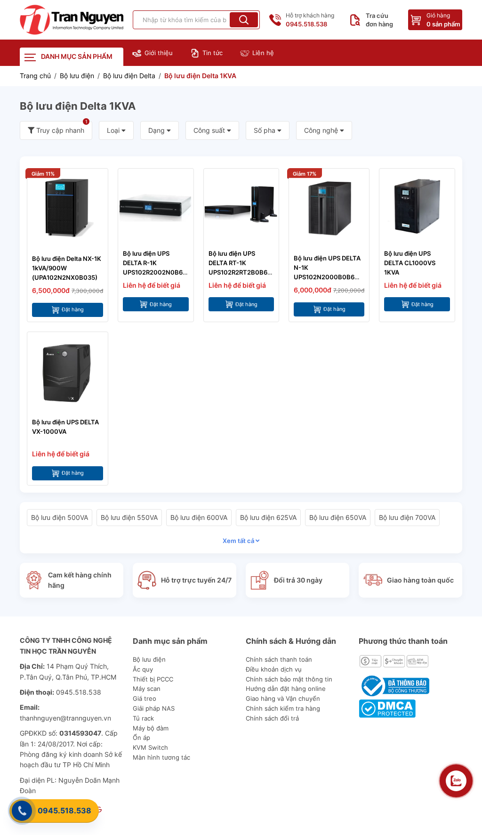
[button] (244, 19)
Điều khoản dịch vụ (274, 669)
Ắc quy (143, 669)
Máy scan (147, 688)
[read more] (71, 20)
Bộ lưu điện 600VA (198, 517)
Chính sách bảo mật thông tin (289, 679)
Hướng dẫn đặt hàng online (286, 688)
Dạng (157, 130)
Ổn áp (141, 737)
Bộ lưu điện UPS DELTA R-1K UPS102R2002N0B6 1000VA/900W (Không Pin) (153, 272)
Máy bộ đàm (151, 728)
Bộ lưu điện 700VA (407, 517)
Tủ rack (143, 718)
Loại (114, 130)
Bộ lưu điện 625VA (268, 517)
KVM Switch (150, 747)
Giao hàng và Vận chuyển (283, 698)
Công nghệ (322, 130)
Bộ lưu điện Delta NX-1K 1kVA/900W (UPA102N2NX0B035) (66, 268)
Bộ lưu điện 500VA (59, 517)
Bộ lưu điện (149, 659)
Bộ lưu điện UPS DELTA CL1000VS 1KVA (409, 263)
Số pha (265, 130)
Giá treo (144, 698)
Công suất (210, 130)
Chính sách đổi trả (272, 718)
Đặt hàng (73, 309)
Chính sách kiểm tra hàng (283, 708)
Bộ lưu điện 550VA (129, 517)
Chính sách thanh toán (279, 659)
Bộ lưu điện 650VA (337, 517)
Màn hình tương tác (161, 757)
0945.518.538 (64, 810)
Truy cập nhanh (61, 127)
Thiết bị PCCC (153, 679)
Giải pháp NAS (154, 708)
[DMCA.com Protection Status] (387, 708)
